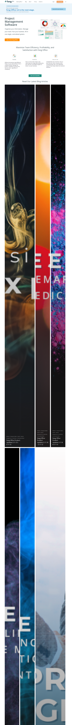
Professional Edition (20, 438)
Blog (26, 1)
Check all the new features (59, 9)
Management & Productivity (11, 438)
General (22, 436)
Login (53, 1)
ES (65, 1)
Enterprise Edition (13, 436)
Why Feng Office (19, 1)
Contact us (40, 1)
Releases (8, 436)
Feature (18, 436)
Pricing (35, 1)
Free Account (60, 1)
